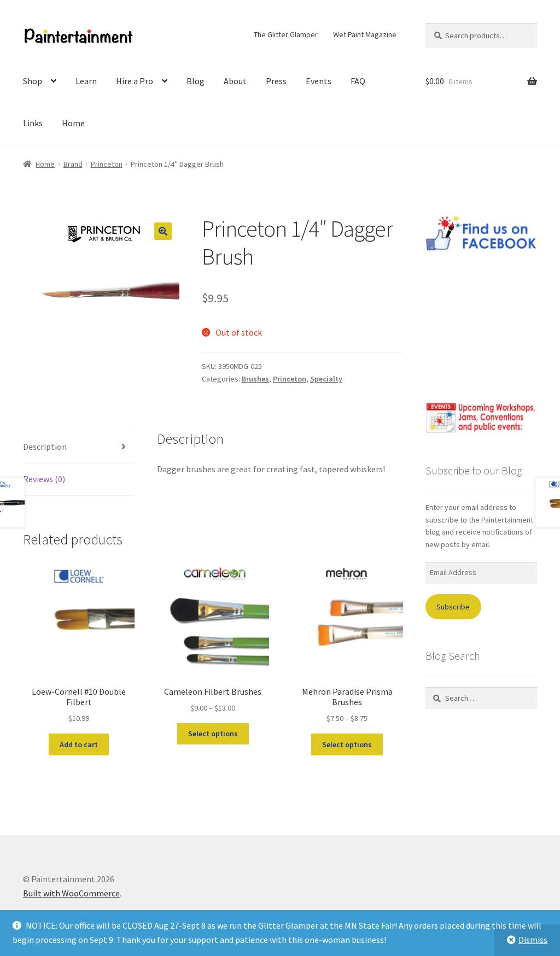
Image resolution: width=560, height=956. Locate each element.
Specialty (326, 379)
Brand (73, 164)
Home (73, 123)
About (235, 80)
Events (318, 80)
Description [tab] (45, 446)
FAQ (358, 80)
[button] (163, 231)
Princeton (106, 164)
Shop (32, 80)
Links (33, 123)
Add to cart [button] (79, 744)
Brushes (255, 379)
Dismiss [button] (532, 939)
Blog (195, 80)
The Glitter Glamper (286, 34)
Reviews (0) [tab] (44, 478)
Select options (213, 733)
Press (276, 80)
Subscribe (453, 607)
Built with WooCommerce (71, 893)
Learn (86, 80)
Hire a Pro (134, 80)
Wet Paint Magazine (364, 34)
